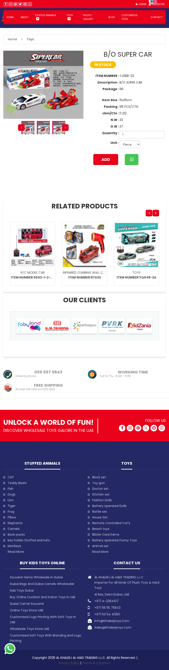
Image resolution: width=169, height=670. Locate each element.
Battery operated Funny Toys (114, 540)
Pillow (12, 517)
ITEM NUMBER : (107, 76)
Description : (108, 82)
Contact (156, 17)
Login (142, 4)
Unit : (114, 143)
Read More (16, 551)
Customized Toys (129, 17)
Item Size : (110, 100)
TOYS (136, 272)
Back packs (16, 534)
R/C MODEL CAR (33, 272)
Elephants (15, 523)
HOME (10, 17)
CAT (11, 477)
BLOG (111, 17)
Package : (111, 89)
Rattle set (99, 511)
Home (12, 39)
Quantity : (110, 133)
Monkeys (14, 546)
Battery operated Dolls (109, 506)
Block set (99, 477)
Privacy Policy (69, 663)
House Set (100, 517)
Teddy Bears (17, 483)
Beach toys (100, 529)
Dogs (11, 494)
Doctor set (100, 488)
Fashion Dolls (102, 500)
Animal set (100, 546)
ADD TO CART (105, 161)
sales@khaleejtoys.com (112, 627)
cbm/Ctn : (110, 113)
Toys (69, 15)
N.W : (115, 120)
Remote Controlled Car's (111, 523)
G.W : (114, 126)
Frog (11, 511)
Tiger (11, 506)
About (24, 17)
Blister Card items (105, 534)
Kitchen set (101, 494)
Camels (14, 529)
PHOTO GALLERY (88, 17)
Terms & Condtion (96, 663)
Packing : (111, 106)
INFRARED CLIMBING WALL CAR (85, 272)
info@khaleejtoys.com (111, 621)
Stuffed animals (45, 15)
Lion (11, 500)
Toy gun (98, 483)
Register (158, 4)
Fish (10, 488)
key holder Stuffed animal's (29, 540)
